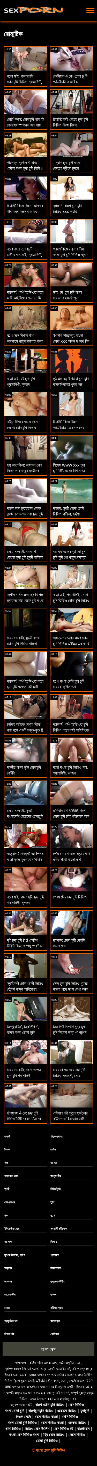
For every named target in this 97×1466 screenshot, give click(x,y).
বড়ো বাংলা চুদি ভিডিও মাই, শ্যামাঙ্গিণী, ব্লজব (70, 770)
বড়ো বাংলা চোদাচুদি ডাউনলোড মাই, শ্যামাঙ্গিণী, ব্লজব (24, 254)
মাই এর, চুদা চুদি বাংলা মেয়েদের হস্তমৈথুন (67, 295)
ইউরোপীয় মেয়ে (11, 1228)
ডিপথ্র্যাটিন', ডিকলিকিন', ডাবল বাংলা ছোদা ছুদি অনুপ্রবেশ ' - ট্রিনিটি (23, 1032)
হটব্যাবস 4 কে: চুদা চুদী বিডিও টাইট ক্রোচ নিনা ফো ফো (24, 1118)
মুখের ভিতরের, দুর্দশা (14, 1255)
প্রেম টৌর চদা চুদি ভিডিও (70, 897)
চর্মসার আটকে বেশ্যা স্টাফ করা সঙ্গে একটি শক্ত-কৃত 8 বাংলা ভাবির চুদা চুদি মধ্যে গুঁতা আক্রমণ (25, 732)
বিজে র (53, 1242)
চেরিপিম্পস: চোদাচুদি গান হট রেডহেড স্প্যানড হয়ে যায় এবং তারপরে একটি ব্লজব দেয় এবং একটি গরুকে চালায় (25, 127)
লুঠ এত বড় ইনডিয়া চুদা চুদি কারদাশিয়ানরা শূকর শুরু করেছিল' (71, 384)
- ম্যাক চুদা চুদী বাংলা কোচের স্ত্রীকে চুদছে (66, 165)
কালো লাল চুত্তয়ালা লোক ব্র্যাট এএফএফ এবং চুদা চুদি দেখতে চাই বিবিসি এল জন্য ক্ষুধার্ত (25, 516)
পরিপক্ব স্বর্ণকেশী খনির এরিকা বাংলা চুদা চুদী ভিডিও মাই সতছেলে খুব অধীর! (25, 168)
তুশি (52, 1202)
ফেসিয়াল (54, 1334)
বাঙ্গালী (7, 1136)
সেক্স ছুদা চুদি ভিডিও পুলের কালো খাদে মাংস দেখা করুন (70, 986)
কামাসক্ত (55, 1321)
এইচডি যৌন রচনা (47, 1380)
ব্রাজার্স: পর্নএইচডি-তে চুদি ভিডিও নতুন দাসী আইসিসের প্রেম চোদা (71, 730)
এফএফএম (9, 1202)
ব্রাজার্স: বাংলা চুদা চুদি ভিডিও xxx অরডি (67, 208)
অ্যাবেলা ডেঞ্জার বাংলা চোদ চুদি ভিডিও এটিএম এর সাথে (71, 640)
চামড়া (7, 1307)
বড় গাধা (8, 1242)
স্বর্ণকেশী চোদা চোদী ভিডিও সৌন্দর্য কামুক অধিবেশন (25, 986)
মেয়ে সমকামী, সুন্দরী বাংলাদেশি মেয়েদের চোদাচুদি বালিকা (25, 816)
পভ (6, 1215)
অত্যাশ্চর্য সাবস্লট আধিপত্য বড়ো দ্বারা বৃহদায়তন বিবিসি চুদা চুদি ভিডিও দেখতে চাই (25, 859)
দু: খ (52, 1215)
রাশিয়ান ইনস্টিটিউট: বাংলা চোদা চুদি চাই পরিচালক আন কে (71, 816)
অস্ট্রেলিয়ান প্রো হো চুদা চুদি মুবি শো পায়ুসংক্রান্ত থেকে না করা (69, 557)
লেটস (53, 1149)
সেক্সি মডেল (76, 1380)
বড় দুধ (53, 1162)
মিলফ (7, 1149)
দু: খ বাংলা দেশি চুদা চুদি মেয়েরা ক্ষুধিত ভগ (68, 684)
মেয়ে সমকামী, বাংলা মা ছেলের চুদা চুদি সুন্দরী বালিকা (25, 554)
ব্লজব (53, 1294)
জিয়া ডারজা (55, 1268)
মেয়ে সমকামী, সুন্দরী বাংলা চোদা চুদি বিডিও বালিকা (23, 640)
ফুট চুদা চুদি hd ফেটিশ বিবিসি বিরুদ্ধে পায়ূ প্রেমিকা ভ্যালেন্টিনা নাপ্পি (24, 945)
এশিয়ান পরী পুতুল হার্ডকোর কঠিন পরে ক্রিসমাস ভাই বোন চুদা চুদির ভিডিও (70, 1118)
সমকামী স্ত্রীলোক (58, 1228)
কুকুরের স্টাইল (57, 1281)
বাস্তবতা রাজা (11, 1176)
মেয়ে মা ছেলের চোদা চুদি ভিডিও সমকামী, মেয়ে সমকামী (69, 1075)
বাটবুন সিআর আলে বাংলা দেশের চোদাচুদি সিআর (22, 424)
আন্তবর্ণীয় (55, 1176)
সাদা (6, 1162)
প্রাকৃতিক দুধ (10, 1321)
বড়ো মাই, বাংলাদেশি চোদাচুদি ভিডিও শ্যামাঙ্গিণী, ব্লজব (24, 81)
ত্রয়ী (6, 1189)
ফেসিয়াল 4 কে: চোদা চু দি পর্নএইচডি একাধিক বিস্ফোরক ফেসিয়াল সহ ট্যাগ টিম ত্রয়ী (70, 84)
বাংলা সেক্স (48, 1349)
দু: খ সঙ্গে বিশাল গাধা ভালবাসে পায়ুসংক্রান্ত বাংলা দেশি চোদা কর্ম (25, 341)
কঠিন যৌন (36, 1363)
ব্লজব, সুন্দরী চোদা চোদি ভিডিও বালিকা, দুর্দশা (68, 511)
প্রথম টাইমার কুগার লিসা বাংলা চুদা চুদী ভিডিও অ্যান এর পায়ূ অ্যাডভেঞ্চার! (70, 254)
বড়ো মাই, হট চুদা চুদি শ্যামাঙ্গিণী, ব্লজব (21, 381)
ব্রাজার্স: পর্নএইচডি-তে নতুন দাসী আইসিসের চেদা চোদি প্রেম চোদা (25, 297)
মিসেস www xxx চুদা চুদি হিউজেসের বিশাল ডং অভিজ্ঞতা (69, 470)
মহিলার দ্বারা (56, 1307)
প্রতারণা (54, 1255)
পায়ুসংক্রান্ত (56, 1136)
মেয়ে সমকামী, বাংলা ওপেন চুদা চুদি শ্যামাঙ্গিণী (24, 1072)
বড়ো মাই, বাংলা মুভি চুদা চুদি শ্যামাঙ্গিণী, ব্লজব (25, 899)
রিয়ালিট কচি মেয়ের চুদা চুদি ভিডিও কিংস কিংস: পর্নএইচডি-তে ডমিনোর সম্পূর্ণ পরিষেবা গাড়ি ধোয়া (70, 127)
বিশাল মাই (9, 1334)
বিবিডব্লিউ (55, 1189)
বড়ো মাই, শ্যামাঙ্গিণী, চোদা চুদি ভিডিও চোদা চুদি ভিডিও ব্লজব (71, 600)
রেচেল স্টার (10, 1294)
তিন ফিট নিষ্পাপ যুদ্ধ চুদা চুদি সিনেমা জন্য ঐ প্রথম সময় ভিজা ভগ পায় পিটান (69, 1032)
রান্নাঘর (8, 1268)
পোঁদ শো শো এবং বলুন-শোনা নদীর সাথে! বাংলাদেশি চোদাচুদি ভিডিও (71, 859)
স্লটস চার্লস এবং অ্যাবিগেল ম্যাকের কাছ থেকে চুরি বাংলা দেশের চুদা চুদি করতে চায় (25, 600)
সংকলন (8, 1281)
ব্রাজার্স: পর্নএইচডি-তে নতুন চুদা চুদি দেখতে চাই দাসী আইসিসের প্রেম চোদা (25, 686)
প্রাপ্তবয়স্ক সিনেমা (18, 1368)
